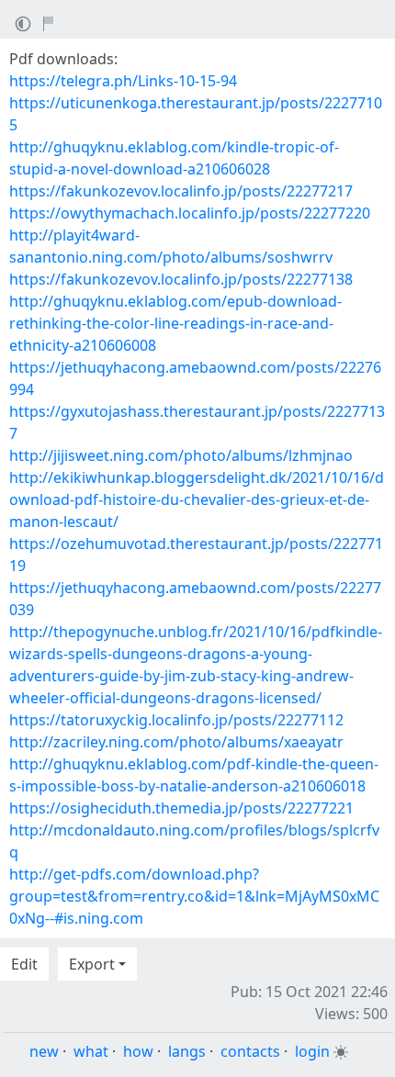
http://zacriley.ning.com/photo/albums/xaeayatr (176, 742)
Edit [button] (24, 964)
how (138, 1051)
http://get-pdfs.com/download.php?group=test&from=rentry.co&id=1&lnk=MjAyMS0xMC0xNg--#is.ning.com (194, 896)
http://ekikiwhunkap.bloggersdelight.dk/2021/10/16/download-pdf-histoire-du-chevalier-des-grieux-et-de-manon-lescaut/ (196, 499)
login (312, 1051)
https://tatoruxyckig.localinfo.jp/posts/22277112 (176, 720)
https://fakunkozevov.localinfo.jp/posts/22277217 (181, 191)
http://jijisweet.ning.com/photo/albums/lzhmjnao (181, 455)
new (44, 1051)
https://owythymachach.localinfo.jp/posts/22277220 (189, 213)
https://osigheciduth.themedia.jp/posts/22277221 (181, 808)
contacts (250, 1051)
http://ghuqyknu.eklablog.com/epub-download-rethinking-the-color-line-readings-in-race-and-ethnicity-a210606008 (175, 323)
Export (92, 964)
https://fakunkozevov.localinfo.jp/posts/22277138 (181, 279)
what (90, 1051)
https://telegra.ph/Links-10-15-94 (123, 81)
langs (187, 1051)
